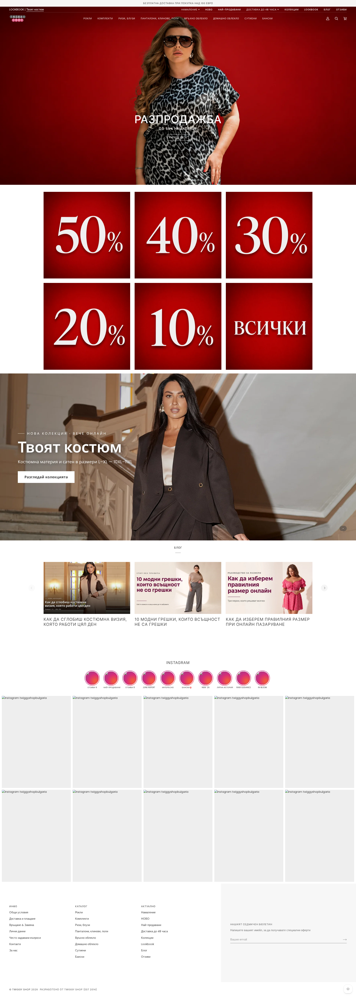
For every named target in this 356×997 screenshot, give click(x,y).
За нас (13, 950)
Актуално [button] (148, 906)
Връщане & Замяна (21, 925)
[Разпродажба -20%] (87, 326)
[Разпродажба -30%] (269, 235)
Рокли (79, 912)
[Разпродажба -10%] (178, 326)
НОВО (145, 919)
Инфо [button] (13, 906)
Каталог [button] (81, 906)
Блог (144, 950)
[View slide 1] (178, 456)
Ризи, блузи (82, 925)
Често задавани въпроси (25, 938)
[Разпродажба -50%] (87, 235)
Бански (79, 957)
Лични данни (17, 931)
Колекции (147, 938)
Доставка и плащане (22, 919)
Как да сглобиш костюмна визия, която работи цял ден (85, 622)
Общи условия (18, 912)
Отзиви (145, 957)
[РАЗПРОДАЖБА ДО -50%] (269, 326)
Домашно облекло (86, 944)
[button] (88, 18)
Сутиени (80, 950)
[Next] (324, 588)
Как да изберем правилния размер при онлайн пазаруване (268, 622)
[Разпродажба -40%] (178, 235)
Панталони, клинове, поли (91, 931)
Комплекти (82, 919)
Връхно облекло (85, 938)
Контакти (15, 944)
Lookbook (147, 944)
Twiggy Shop (21, 989)
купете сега (178, 137)
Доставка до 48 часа (261, 9)
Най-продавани (151, 925)
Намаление (189, 9)
